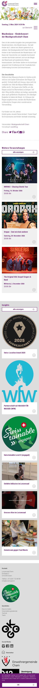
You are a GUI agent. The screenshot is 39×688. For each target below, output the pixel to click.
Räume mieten (6, 609)
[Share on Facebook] (13, 132)
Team (4, 615)
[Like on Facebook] (7, 646)
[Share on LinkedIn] (15, 132)
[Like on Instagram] (3, 646)
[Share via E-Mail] (20, 132)
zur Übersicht (27, 28)
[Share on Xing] (18, 132)
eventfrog (14, 127)
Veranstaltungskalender (9, 611)
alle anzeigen (18, 152)
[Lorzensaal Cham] (10, 3)
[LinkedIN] (11, 647)
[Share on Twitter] (10, 132)
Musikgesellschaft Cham (20, 124)
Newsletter (10, 653)
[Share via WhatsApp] (23, 132)
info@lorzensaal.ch (8, 581)
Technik (4, 613)
